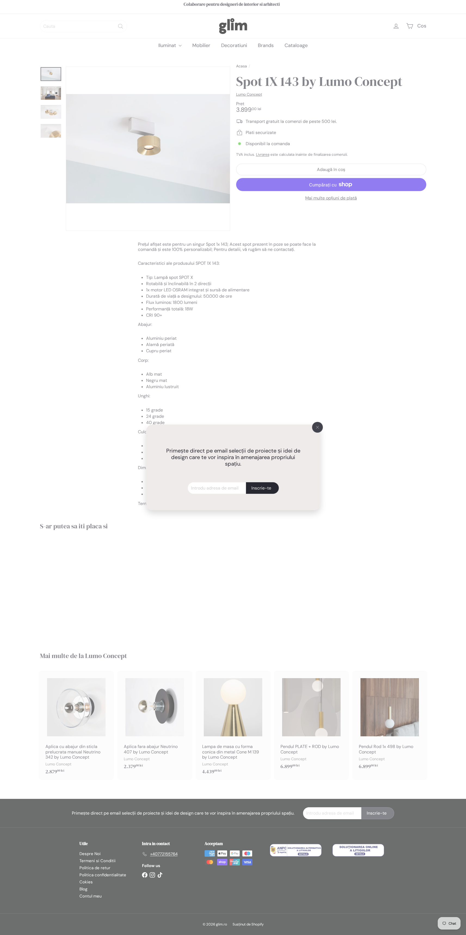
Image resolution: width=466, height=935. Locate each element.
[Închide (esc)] (317, 427)
